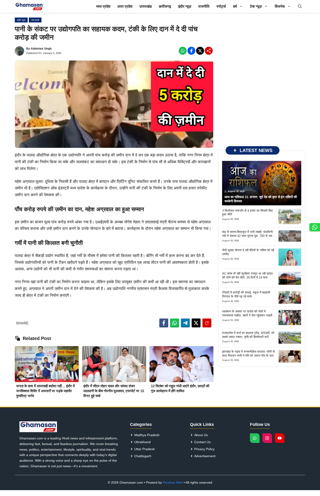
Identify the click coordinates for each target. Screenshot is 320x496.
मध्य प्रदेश (103, 6)
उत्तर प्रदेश (124, 6)
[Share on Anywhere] (206, 323)
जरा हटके (35, 20)
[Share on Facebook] (163, 323)
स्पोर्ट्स (221, 6)
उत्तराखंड (145, 6)
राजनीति (203, 6)
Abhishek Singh (41, 48)
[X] (200, 51)
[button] (299, 6)
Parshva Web (173, 482)
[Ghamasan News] (29, 6)
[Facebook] (183, 51)
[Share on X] (196, 323)
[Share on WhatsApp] (174, 323)
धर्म (235, 6)
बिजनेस (280, 6)
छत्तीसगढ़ (165, 6)
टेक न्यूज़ (256, 6)
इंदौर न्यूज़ (184, 6)
